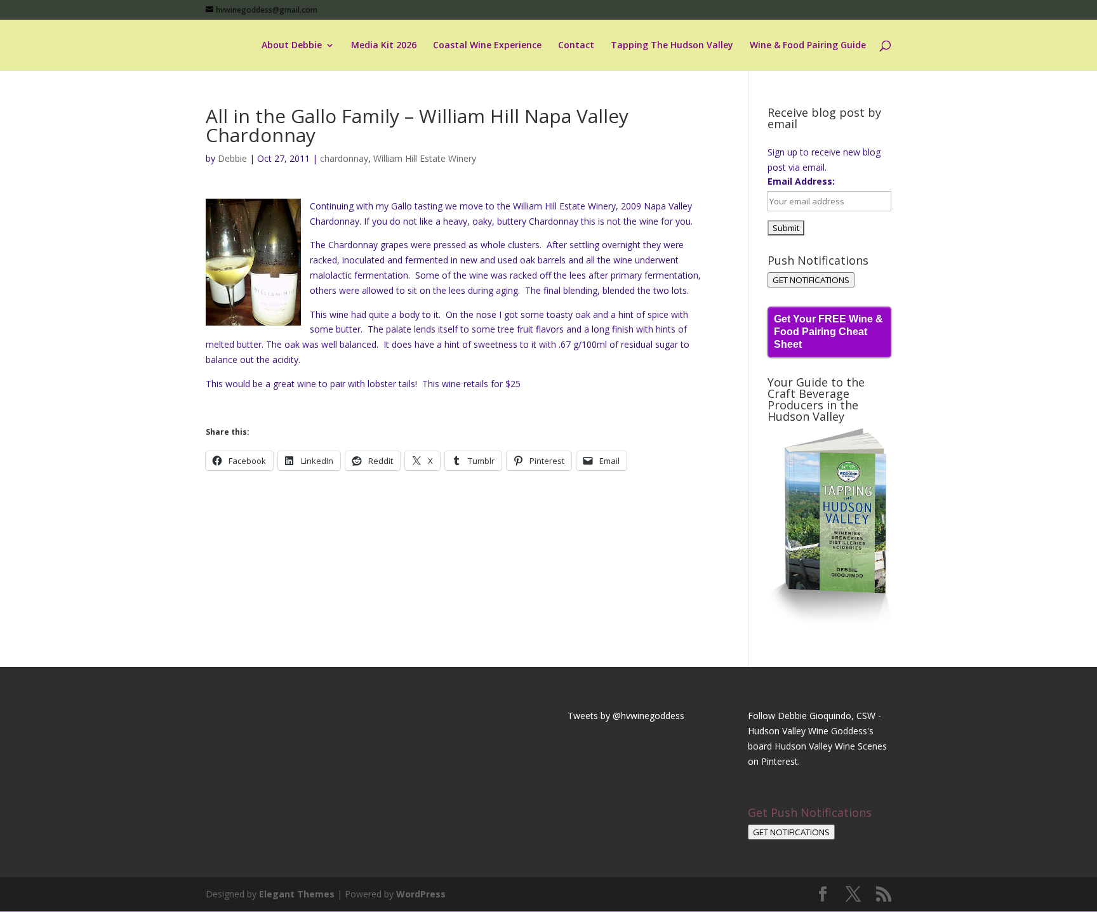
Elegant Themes (297, 894)
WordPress (421, 894)
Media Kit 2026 (383, 46)
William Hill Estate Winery (424, 158)
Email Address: (801, 181)
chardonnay (344, 158)
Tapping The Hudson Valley (672, 46)
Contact (576, 46)
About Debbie (292, 46)
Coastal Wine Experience (487, 46)
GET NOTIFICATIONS (811, 280)
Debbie (232, 158)
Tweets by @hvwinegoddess (626, 716)
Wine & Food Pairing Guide (808, 46)
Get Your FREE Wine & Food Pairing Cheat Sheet (828, 332)
